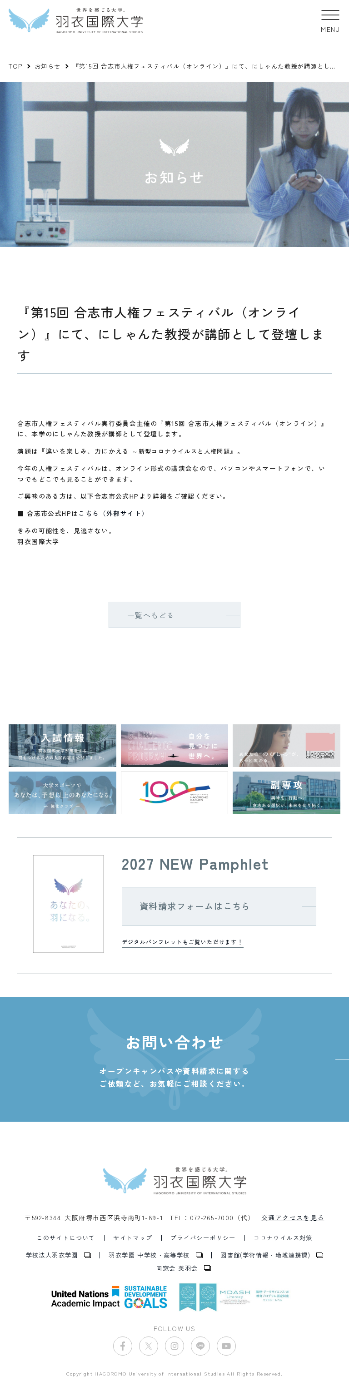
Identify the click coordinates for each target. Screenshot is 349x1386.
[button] (330, 20)
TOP (15, 66)
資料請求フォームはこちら (195, 906)
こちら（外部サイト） (113, 513)
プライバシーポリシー (203, 1238)
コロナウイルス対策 (283, 1238)
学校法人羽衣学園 (52, 1255)
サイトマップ (132, 1238)
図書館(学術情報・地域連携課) (265, 1255)
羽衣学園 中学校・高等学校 (149, 1255)
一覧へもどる (150, 614)
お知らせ (48, 66)
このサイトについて (65, 1238)
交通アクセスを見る (292, 1217)
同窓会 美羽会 (177, 1268)
